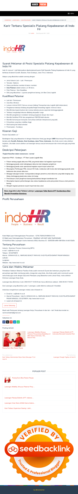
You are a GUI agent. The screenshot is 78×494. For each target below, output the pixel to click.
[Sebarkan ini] (3, 321)
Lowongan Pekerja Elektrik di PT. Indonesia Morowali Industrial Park (64, 333)
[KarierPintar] (39, 4)
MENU (72, 14)
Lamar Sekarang (9, 305)
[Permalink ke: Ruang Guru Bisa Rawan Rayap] (13, 339)
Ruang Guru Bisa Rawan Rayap (12, 348)
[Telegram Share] (14, 321)
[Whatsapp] (18, 321)
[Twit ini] (7, 321)
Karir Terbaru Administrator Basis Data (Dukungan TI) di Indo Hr (18, 357)
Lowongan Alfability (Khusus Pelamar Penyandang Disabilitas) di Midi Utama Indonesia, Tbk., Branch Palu (39, 334)
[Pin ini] (11, 321)
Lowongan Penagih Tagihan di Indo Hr (64, 356)
